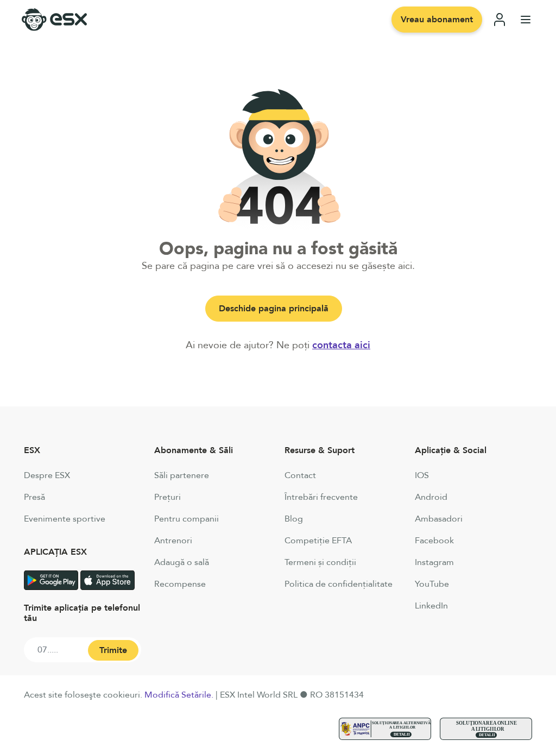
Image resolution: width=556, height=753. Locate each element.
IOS (422, 475)
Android (431, 497)
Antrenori (173, 541)
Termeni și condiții (320, 562)
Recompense (180, 584)
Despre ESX (47, 475)
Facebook (434, 541)
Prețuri (167, 497)
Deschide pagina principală (273, 309)
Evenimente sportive (64, 519)
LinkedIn (431, 606)
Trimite (113, 650)
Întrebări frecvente (321, 497)
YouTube (432, 584)
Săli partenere (181, 475)
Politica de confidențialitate (339, 584)
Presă (34, 497)
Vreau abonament (437, 20)
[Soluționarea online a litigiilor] (486, 729)
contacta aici (341, 345)
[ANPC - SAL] (385, 729)
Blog (294, 519)
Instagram (434, 562)
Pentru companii (186, 519)
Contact (300, 475)
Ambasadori (439, 519)
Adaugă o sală (181, 562)
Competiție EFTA (318, 541)
